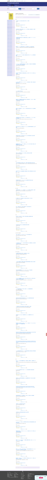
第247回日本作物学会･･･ (10, 39)
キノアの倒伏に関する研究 (19, 91)
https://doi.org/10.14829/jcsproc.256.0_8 (21, 77)
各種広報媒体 (22, 478)
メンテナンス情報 (22, 475)
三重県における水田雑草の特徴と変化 (20, 403)
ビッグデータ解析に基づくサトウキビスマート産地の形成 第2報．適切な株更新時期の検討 (26, 82)
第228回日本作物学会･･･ (10, 65)
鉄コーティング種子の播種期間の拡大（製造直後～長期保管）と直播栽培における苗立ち (26, 361)
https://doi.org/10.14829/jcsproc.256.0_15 (21, 139)
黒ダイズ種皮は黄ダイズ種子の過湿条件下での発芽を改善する (23, 206)
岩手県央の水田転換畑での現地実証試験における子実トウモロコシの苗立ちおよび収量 (26, 73)
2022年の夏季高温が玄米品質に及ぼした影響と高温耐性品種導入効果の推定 (25, 162)
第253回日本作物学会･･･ (10, 31)
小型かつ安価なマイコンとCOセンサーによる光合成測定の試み (24, 234)
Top (22, 471)
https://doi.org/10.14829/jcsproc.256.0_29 (21, 265)
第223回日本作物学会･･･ (10, 72)
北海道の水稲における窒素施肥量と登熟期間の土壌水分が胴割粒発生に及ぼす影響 (26, 171)
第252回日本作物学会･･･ (10, 32)
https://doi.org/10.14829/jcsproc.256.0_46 (21, 416)
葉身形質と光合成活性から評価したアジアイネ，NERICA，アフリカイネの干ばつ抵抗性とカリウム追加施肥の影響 (25, 323)
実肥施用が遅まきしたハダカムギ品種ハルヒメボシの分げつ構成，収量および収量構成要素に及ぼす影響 (26, 144)
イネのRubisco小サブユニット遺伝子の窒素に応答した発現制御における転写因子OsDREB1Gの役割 (26, 243)
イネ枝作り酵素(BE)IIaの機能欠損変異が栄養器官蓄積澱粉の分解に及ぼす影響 (25, 261)
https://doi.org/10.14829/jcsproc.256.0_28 (21, 257)
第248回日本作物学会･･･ (10, 38)
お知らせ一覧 (22, 473)
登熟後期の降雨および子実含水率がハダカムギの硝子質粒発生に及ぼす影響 (25, 135)
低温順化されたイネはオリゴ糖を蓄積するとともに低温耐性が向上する (25, 314)
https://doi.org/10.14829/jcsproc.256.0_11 (21, 104)
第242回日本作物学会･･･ (10, 46)
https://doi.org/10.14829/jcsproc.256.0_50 (21, 453)
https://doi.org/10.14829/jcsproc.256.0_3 (21, 33)
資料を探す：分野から (9, 474)
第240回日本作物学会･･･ (10, 49)
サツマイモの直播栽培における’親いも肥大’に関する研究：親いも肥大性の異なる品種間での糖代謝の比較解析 (25, 278)
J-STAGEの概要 (15, 473)
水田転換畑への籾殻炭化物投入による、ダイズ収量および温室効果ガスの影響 (25, 29)
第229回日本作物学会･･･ (10, 64)
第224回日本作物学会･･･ (10, 71)
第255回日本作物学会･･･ (10, 28)
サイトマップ (29, 478)
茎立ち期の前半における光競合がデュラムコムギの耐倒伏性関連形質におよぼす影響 (26, 127)
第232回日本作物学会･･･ (10, 60)
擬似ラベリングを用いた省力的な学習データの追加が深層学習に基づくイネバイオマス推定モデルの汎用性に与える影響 (26, 449)
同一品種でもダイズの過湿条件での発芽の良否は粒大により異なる (24, 198)
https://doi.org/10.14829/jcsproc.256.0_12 (21, 113)
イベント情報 (22, 476)
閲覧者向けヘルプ (29, 475)
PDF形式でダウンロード (23, 27)
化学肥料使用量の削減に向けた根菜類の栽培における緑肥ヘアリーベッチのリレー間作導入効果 (26, 38)
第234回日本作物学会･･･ (10, 57)
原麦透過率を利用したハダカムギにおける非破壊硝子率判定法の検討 (24, 180)
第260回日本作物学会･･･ (10, 21)
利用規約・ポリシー (16, 476)
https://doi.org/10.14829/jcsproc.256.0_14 (21, 131)
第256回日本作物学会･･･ (10, 27)
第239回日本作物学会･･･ (10, 50)
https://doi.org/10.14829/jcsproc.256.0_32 (21, 293)
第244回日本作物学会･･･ (10, 43)
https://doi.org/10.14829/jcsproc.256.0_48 (21, 435)
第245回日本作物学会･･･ (10, 42)
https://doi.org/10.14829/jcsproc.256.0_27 (21, 247)
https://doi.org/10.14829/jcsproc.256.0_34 (21, 310)
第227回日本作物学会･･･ (10, 67)
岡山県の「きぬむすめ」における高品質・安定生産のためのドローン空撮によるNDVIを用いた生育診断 (26, 458)
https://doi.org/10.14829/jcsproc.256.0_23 (21, 210)
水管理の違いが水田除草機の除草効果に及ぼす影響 (22, 412)
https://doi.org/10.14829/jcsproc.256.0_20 (21, 184)
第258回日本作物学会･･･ (10, 24)
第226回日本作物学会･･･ (10, 68)
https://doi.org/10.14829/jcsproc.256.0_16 (21, 148)
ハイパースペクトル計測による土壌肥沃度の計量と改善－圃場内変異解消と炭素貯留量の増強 (26, 422)
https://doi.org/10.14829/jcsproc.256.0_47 (21, 426)
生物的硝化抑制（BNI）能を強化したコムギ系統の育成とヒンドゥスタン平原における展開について (26, 118)
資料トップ (9, 5)
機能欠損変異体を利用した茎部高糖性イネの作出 (22, 253)
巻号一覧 (12, 5)
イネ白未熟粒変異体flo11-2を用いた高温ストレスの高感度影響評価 (24, 288)
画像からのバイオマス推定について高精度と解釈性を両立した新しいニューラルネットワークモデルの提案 (26, 440)
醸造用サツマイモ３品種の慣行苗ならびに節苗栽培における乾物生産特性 (25, 46)
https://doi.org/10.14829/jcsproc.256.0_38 (21, 346)
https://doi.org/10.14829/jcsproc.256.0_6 (21, 59)
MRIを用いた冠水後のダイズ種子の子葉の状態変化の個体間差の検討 (24, 216)
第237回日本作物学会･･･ (10, 53)
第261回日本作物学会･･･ (10, 20)
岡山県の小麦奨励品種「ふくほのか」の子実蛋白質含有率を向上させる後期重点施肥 (26, 109)
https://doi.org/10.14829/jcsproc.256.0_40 (21, 365)
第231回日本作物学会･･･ (10, 61)
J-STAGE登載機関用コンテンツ (31, 473)
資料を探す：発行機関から (10, 475)
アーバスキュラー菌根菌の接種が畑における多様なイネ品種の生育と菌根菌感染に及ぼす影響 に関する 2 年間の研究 (26, 64)
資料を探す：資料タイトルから (10, 473)
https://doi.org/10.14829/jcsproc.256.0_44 (21, 399)
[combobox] (30, 8)
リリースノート (22, 474)
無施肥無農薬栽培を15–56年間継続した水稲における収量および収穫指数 (25, 395)
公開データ (15, 475)
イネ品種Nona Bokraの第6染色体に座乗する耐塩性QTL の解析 (23, 306)
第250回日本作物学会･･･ (10, 35)
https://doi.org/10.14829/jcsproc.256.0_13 (21, 122)
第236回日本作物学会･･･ (10, 54)
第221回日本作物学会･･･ (10, 75)
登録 (41, 477)
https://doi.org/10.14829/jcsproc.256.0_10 (21, 95)
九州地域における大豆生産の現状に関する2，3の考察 (22, 20)
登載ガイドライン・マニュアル (31, 474)
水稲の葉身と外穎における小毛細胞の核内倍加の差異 (22, 224)
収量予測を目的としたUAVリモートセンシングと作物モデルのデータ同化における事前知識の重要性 (26, 431)
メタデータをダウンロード (31, 14)
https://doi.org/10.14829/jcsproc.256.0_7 (21, 68)
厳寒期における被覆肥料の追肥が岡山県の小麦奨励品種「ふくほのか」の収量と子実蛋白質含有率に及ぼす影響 (26, 100)
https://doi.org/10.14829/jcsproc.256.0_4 (21, 42)
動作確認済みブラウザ (30, 476)
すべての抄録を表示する (37, 14)
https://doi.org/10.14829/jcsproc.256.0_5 (21, 50)
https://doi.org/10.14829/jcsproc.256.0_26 (21, 238)
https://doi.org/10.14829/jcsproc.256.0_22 (21, 202)
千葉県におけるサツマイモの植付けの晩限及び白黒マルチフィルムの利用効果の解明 (26, 55)
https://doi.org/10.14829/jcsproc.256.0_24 (21, 220)
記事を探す (8, 476)
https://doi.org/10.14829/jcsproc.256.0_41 (21, 373)
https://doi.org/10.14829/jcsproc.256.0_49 (21, 444)
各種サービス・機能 (16, 474)
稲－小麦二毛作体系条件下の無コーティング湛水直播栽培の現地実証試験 (25, 369)
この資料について (17, 5)
